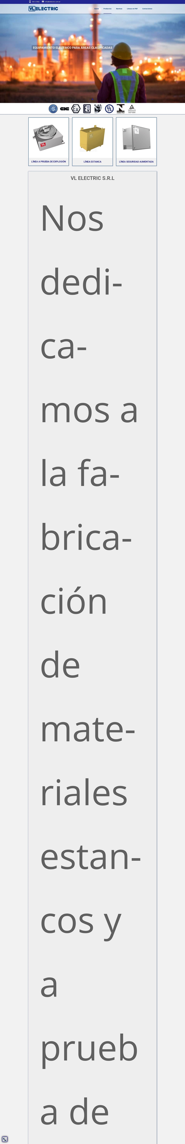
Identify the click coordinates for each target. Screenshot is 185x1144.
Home (96, 9)
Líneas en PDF (132, 9)
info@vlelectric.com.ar (52, 2)
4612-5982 (36, 2)
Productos (107, 9)
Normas (119, 9)
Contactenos (147, 9)
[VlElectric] (41, 8)
